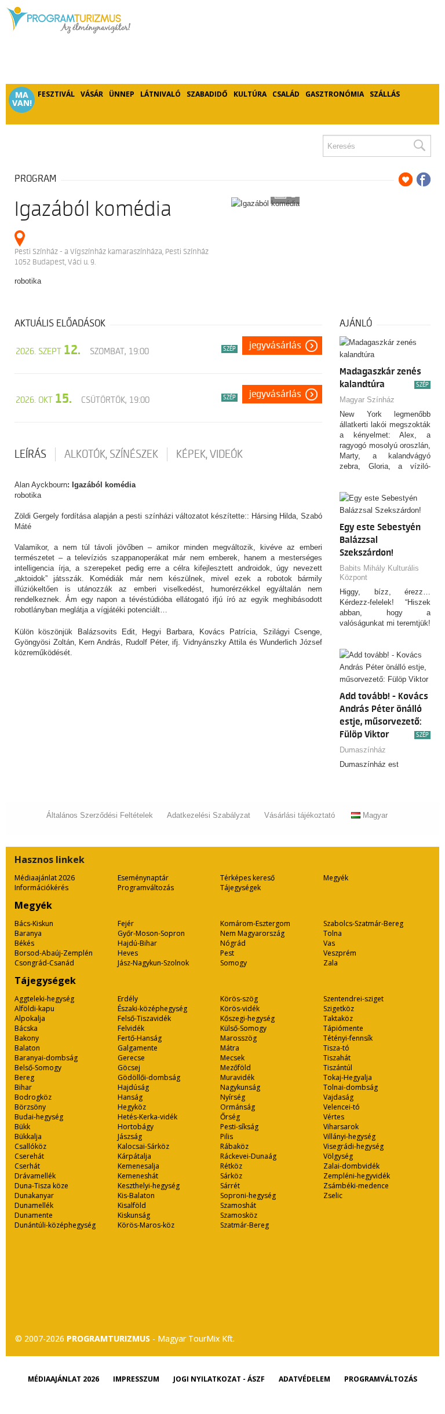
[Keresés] (419, 146)
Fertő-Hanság (140, 1038)
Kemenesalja (138, 1166)
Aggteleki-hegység (44, 999)
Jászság (130, 1136)
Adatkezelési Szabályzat (208, 815)
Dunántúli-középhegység (55, 1225)
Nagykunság (240, 1087)
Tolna (332, 933)
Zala (330, 963)
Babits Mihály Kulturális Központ (379, 573)
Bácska (26, 1028)
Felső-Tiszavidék (144, 1018)
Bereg (24, 1077)
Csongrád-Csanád (44, 963)
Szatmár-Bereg (244, 1225)
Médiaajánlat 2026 (44, 878)
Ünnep (121, 94)
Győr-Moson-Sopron (151, 933)
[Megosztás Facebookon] (424, 179)
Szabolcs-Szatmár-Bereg (363, 923)
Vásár (92, 94)
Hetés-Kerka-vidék (147, 1117)
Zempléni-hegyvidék (356, 1176)
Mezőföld (235, 1068)
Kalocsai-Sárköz (143, 1146)
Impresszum (136, 1379)
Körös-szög (239, 999)
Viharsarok (341, 1127)
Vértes (333, 1117)
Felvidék (131, 1028)
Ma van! (22, 99)
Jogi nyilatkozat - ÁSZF (219, 1379)
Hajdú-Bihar (137, 943)
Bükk (22, 1127)
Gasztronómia (334, 94)
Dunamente (33, 1215)
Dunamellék (33, 1205)
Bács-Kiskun (33, 923)
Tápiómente (343, 1028)
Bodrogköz (33, 1097)
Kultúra (250, 94)
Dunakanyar (34, 1195)
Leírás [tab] (30, 454)
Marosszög (238, 1038)
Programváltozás (146, 888)
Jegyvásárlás (275, 345)
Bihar (23, 1087)
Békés (24, 943)
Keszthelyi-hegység (149, 1186)
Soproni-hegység (248, 1195)
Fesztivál (56, 94)
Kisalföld (132, 1205)
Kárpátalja (134, 1156)
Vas (329, 943)
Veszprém (339, 953)
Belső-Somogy (37, 1068)
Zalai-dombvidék (351, 1166)
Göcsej (129, 1068)
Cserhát (27, 1166)
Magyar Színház (367, 399)
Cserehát (29, 1156)
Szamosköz (238, 1215)
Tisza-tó (336, 1048)
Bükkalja (28, 1136)
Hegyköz (132, 1107)
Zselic (332, 1195)
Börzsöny (30, 1107)
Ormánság (237, 1107)
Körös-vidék (240, 1008)
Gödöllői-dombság (149, 1077)
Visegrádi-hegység (353, 1146)
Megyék (335, 878)
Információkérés (41, 888)
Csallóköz (30, 1146)
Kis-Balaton (136, 1195)
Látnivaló (160, 94)
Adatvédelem (304, 1379)
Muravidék (237, 1077)
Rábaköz (234, 1146)
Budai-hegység (38, 1117)
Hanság (130, 1097)
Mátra (229, 1048)
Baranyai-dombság (46, 1058)
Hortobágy (136, 1127)
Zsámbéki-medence (356, 1186)
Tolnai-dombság (350, 1087)
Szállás (385, 94)
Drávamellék (35, 1176)
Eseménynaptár (143, 878)
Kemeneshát (138, 1176)
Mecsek (232, 1058)
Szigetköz (338, 1008)
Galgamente (138, 1048)
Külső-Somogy (243, 1028)
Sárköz (231, 1176)
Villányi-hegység (349, 1136)
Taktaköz (338, 1018)
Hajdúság (133, 1087)
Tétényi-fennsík (348, 1038)
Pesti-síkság (239, 1127)
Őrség (230, 1117)
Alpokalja (29, 1018)
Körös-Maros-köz (146, 1225)
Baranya (28, 933)
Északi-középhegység (152, 1008)
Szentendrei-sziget (353, 999)
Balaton (27, 1048)
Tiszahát (337, 1058)
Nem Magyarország (252, 933)
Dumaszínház (363, 749)
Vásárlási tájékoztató (299, 815)
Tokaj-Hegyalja (347, 1077)
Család (286, 94)
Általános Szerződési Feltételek (99, 815)
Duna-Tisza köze (41, 1186)
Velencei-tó (341, 1107)
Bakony (26, 1038)
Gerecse (131, 1058)
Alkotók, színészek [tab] (111, 454)
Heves (128, 953)
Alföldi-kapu (34, 1008)
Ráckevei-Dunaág (248, 1156)
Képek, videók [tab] (209, 454)
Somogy (233, 963)
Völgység (338, 1156)
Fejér (126, 923)
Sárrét (230, 1186)
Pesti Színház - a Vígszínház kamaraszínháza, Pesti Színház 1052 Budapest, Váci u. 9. (111, 256)
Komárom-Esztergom (255, 923)
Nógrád (233, 943)
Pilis (226, 1136)
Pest (227, 953)
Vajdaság (338, 1097)
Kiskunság (134, 1215)
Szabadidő (207, 94)
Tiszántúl (337, 1068)
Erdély (128, 999)
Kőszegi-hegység (247, 1018)
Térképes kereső (247, 878)
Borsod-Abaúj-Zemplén (53, 953)
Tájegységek (240, 888)
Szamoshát (238, 1205)
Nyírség (232, 1097)
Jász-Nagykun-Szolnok (153, 963)
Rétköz (231, 1166)
